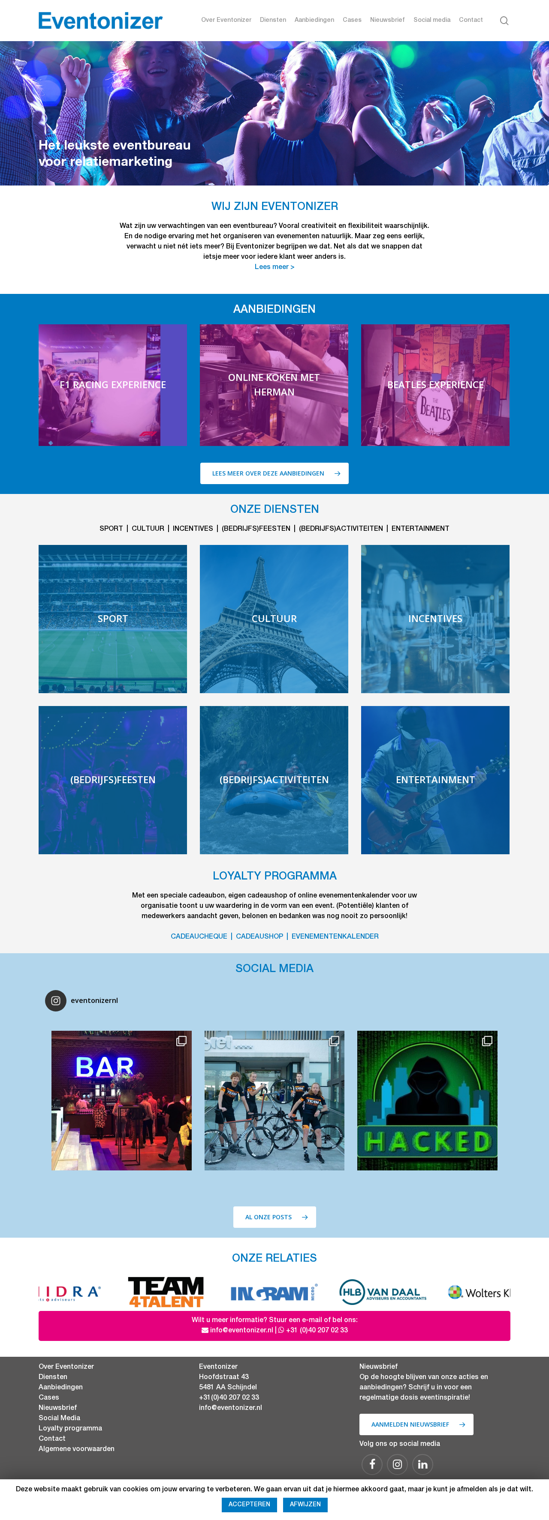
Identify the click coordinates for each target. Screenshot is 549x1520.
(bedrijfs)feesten (256, 529)
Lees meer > (275, 267)
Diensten (273, 21)
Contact (471, 21)
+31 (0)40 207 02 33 (317, 1331)
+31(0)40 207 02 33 (229, 1398)
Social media (431, 21)
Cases (352, 21)
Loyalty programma (70, 1429)
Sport (111, 529)
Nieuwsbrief (387, 21)
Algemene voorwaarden (77, 1449)
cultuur (148, 529)
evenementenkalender (335, 937)
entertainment (420, 529)
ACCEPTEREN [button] (249, 1505)
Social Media (59, 1418)
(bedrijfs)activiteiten (341, 529)
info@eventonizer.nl (241, 1331)
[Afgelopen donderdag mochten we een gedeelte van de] (427, 1100)
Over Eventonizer (226, 21)
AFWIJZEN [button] (305, 1505)
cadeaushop (259, 937)
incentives (193, 529)
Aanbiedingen (314, 21)
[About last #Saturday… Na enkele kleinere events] (121, 1100)
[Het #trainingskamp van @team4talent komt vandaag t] (274, 1100)
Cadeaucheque (199, 937)
